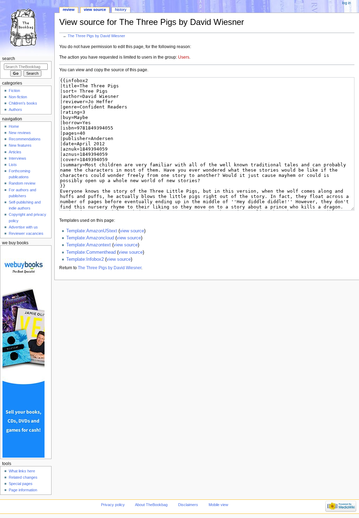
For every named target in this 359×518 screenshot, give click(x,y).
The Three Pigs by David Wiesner (96, 36)
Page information (23, 490)
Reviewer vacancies (26, 233)
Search (8, 59)
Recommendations (25, 139)
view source (132, 230)
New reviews (20, 133)
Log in (346, 3)
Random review (22, 183)
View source (95, 9)
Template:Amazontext (88, 245)
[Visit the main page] (27, 27)
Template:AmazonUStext (91, 230)
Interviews (17, 158)
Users (183, 57)
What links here (22, 471)
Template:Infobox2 (85, 259)
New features (20, 145)
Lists (13, 164)
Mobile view (218, 505)
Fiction (14, 90)
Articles (15, 152)
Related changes (23, 477)
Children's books (23, 103)
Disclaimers (188, 505)
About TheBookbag (151, 505)
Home (14, 126)
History (121, 9)
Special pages (21, 484)
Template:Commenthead (91, 252)
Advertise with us (23, 227)
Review (69, 9)
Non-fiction (18, 97)
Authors (15, 109)
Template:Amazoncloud (90, 237)
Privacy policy (113, 505)
